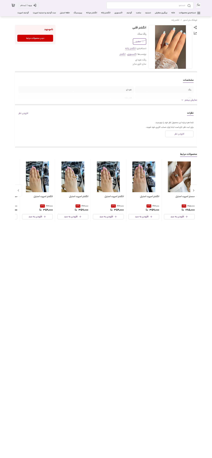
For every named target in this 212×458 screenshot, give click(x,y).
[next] (18, 190)
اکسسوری (131, 54)
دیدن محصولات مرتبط (35, 38)
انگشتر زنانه (175, 20)
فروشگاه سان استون (190, 20)
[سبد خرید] (13, 5)
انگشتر (122, 54)
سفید (138, 41)
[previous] (193, 190)
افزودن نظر (23, 113)
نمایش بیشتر (191, 100)
